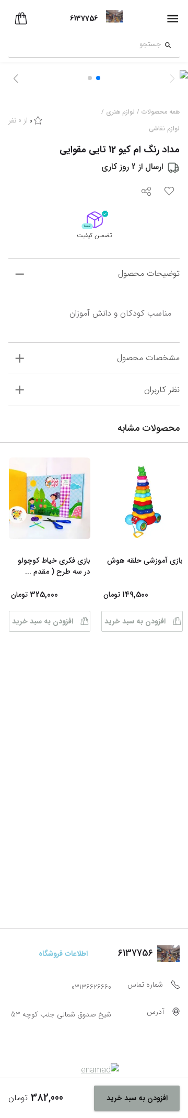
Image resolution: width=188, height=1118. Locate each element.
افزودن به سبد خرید (135, 621)
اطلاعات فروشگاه (63, 953)
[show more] (19, 274)
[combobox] (84, 45)
